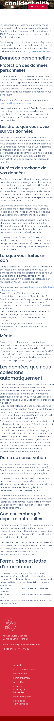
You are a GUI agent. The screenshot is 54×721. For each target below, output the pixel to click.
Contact (17, 686)
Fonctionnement (21, 677)
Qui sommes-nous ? (24, 669)
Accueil (17, 665)
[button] (12, 6)
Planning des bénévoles (20, 691)
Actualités (18, 682)
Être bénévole (20, 673)
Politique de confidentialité (20, 702)
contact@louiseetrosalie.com (35, 51)
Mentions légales (22, 696)
